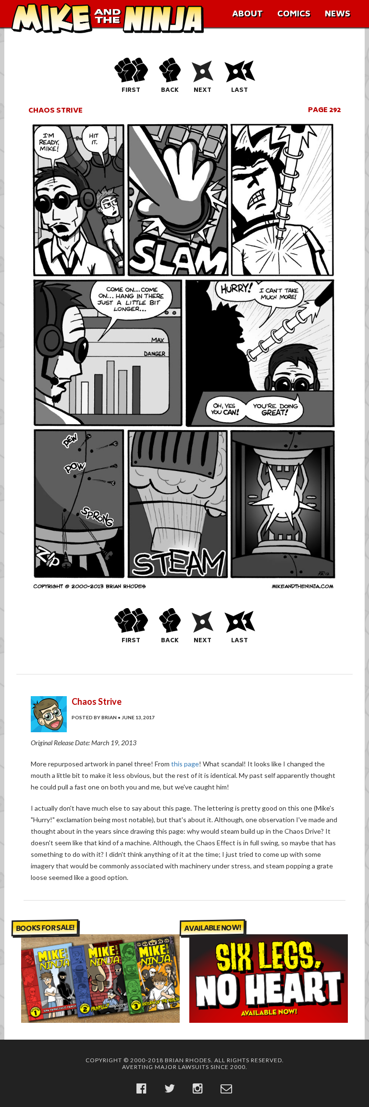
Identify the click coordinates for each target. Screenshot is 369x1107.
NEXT (202, 91)
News (337, 14)
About (247, 14)
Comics (293, 14)
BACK (170, 91)
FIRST (131, 91)
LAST (239, 91)
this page (185, 764)
